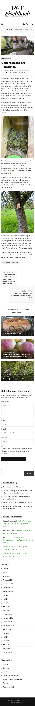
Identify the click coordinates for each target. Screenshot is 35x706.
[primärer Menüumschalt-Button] (2, 24)
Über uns (6, 377)
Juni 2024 (6, 637)
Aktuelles (6, 58)
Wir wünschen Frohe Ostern (12, 333)
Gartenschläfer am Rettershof (10, 262)
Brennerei (12, 352)
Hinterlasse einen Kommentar (16, 72)
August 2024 (7, 629)
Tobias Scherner (9, 70)
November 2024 (8, 618)
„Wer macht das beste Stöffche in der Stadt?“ (17, 503)
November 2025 (8, 587)
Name (3, 420)
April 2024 (6, 644)
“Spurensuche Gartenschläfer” (11, 238)
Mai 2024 (6, 641)
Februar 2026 (7, 580)
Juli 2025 (6, 595)
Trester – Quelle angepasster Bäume (14, 379)
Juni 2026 (6, 568)
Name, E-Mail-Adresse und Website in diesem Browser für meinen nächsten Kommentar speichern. (17, 451)
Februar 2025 (7, 614)
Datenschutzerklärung (17, 702)
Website (4, 437)
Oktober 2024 (7, 622)
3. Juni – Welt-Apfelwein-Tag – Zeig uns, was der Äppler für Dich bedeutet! (18, 523)
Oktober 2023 (7, 652)
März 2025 (6, 610)
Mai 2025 (6, 603)
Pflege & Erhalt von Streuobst (19, 374)
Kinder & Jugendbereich (11, 675)
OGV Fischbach (17, 10)
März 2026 (6, 576)
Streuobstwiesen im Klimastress (13, 487)
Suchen (4, 470)
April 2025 (6, 606)
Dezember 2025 (8, 584)
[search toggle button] (32, 24)
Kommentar (5, 401)
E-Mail (3, 429)
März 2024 (6, 648)
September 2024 (8, 625)
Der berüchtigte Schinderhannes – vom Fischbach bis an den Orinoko (18, 540)
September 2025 (8, 591)
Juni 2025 (6, 599)
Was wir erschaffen (9, 687)
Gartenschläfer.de (15, 257)
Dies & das (6, 672)
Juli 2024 (6, 633)
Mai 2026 (6, 572)
